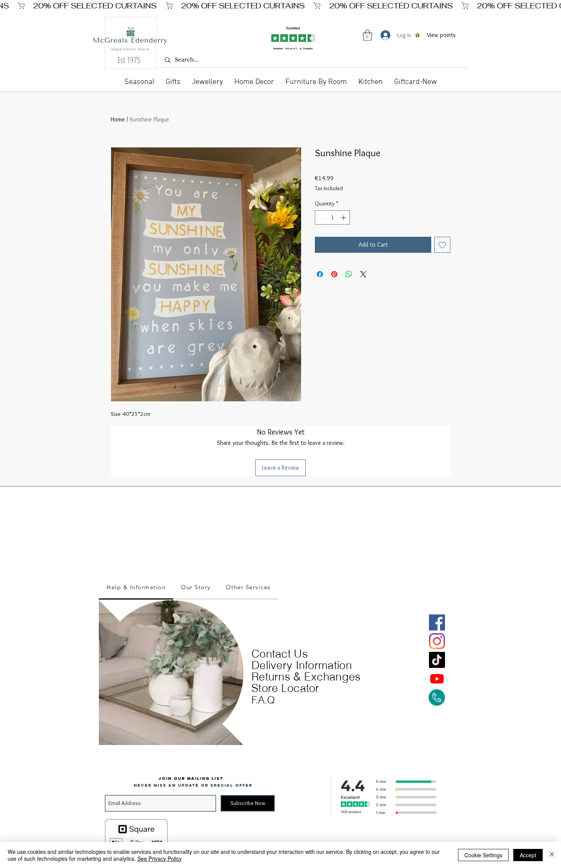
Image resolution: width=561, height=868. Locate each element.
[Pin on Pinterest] (334, 274)
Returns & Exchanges (306, 676)
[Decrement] (321, 217)
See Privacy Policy (159, 858)
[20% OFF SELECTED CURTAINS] (280, 5)
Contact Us (279, 653)
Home (118, 119)
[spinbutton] (332, 217)
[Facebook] (437, 622)
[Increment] (344, 217)
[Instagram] (437, 641)
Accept (528, 855)
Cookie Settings (483, 855)
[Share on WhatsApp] (348, 274)
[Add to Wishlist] (442, 245)
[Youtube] (437, 679)
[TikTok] (437, 660)
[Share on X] (363, 274)
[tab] (136, 588)
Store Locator (285, 688)
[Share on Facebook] (319, 274)
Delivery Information (301, 665)
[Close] (551, 855)
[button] (367, 35)
